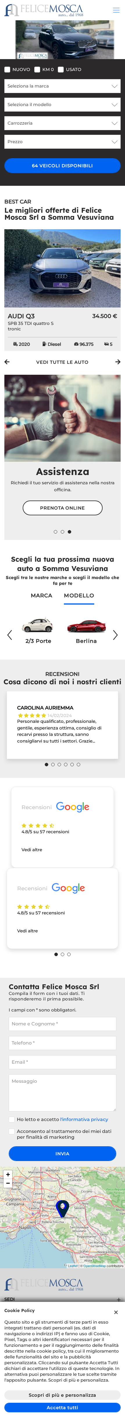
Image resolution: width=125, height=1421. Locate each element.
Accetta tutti (62, 1407)
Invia (63, 1153)
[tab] (41, 598)
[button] (55, 532)
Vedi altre (32, 849)
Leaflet (73, 1265)
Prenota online (62, 508)
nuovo (21, 69)
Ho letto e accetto (62, 1119)
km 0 (48, 69)
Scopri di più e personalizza (63, 1395)
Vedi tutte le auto (62, 362)
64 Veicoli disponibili (62, 165)
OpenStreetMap (94, 1265)
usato (73, 69)
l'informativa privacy (84, 1119)
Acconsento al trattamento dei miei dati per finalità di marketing (64, 1134)
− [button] (8, 1183)
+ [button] (8, 1174)
